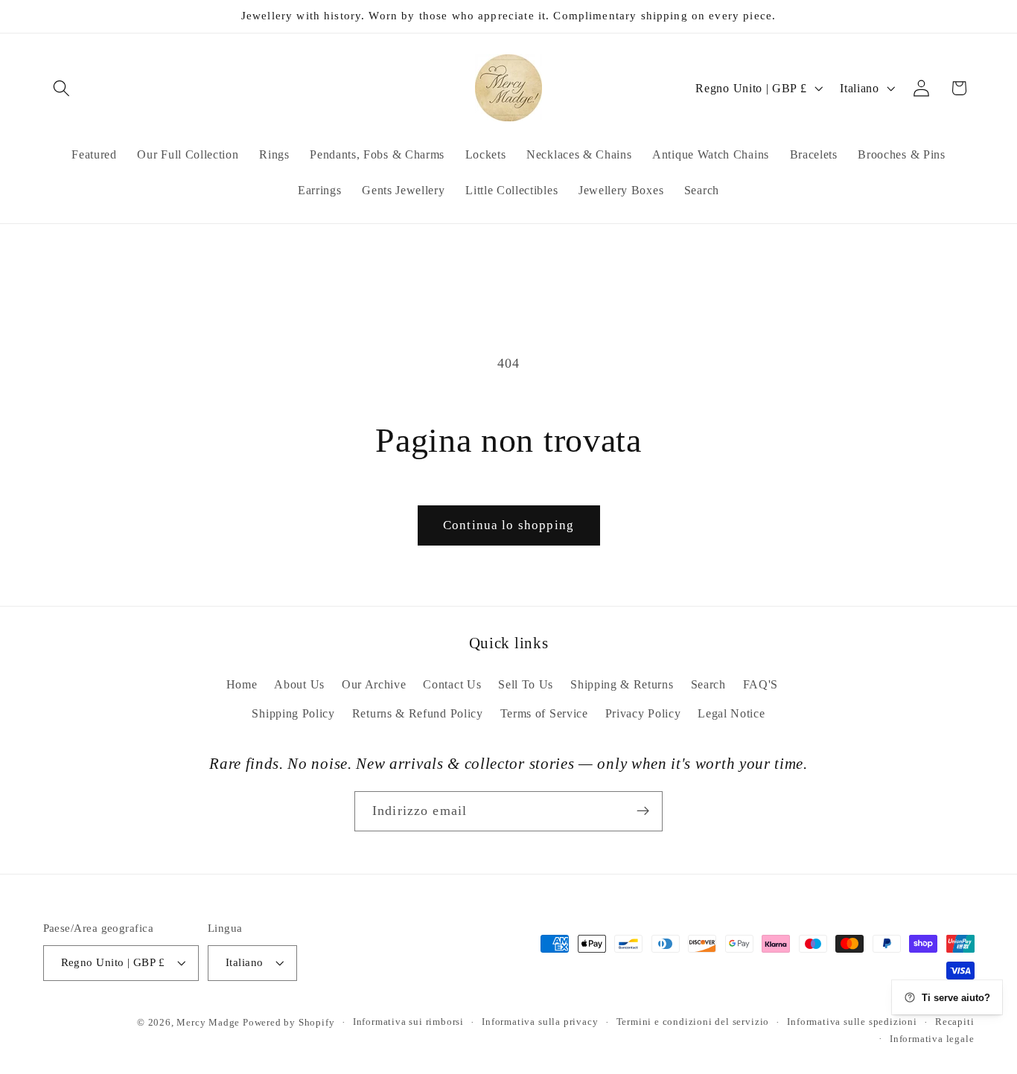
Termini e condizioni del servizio (693, 1022)
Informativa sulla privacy (540, 1022)
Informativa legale (932, 1039)
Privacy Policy (643, 713)
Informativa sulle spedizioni (852, 1022)
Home (242, 684)
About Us (299, 684)
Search (708, 684)
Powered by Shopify (289, 1022)
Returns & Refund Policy (417, 713)
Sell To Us (525, 684)
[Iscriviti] (643, 810)
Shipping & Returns (621, 684)
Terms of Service (544, 713)
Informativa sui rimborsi (408, 1022)
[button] (62, 88)
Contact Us (452, 684)
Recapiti (954, 1022)
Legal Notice (731, 713)
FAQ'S (760, 684)
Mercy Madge (209, 1022)
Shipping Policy (293, 713)
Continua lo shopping (508, 525)
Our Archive (374, 684)
